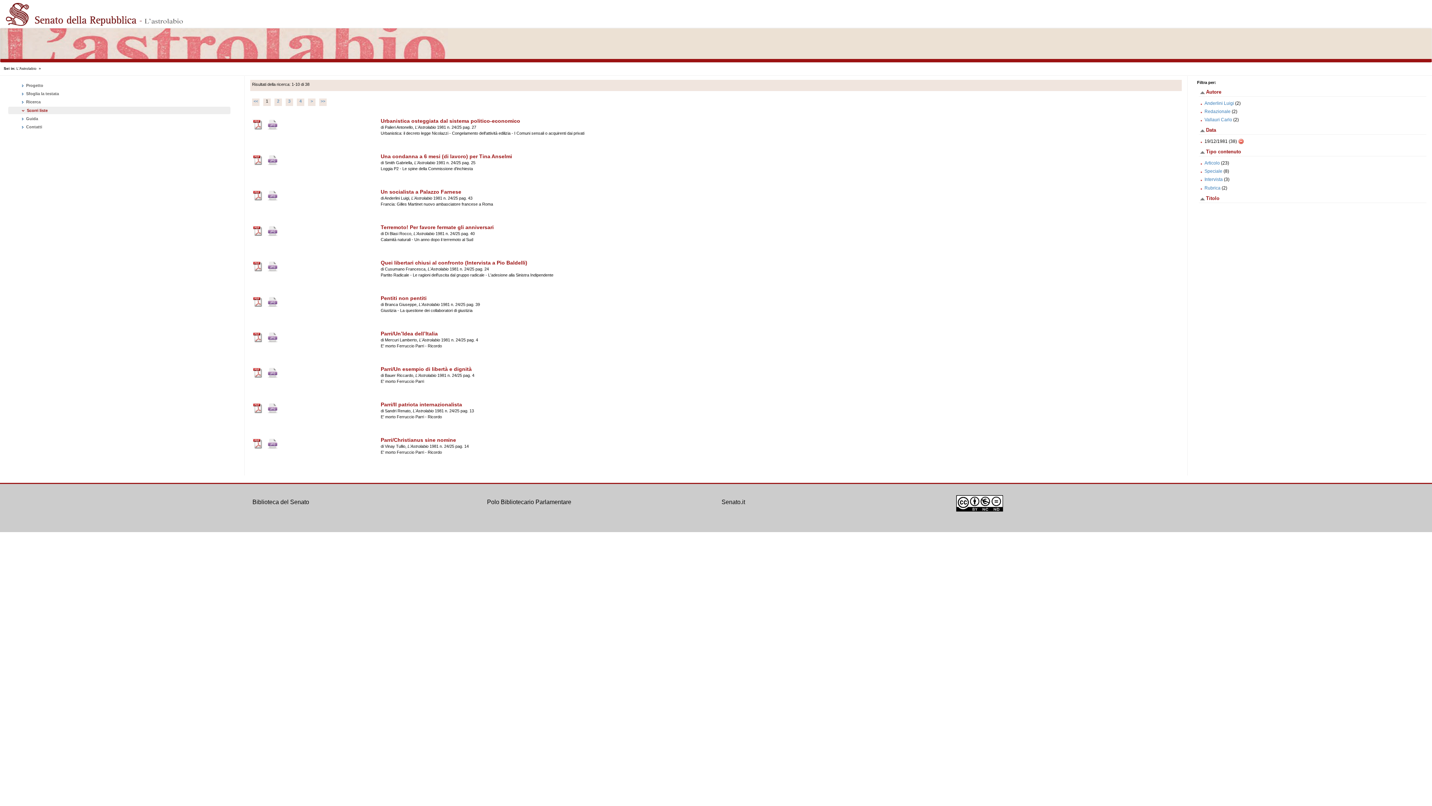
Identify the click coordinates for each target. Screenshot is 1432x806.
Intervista (1214, 179)
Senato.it (733, 502)
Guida (31, 118)
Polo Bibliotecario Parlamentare (529, 502)
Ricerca (33, 102)
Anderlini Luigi (1219, 103)
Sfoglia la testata (42, 93)
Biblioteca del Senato (280, 502)
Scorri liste (37, 110)
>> (323, 101)
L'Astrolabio (26, 68)
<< (256, 101)
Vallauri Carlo (1218, 119)
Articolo (1212, 163)
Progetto (34, 85)
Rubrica (1213, 188)
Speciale (1213, 171)
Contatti (33, 127)
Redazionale (1218, 111)
